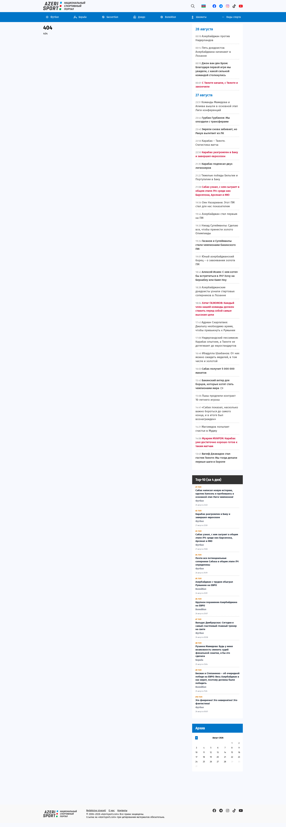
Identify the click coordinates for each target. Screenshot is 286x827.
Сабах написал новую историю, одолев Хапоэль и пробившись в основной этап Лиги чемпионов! (214, 493)
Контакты (122, 810)
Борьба (83, 17)
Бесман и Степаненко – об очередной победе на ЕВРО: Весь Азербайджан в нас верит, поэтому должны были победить (217, 678)
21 (225, 757)
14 (225, 752)
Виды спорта (233, 17)
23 (239, 757)
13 (218, 752)
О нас (112, 810)
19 (211, 757)
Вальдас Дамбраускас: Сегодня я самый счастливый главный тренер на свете (216, 626)
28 (225, 762)
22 (232, 757)
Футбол (54, 17)
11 (204, 752)
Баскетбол (112, 17)
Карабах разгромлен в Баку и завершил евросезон (212, 516)
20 (218, 757)
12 (211, 752)
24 (196, 762)
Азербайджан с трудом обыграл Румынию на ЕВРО (214, 583)
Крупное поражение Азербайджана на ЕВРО (216, 604)
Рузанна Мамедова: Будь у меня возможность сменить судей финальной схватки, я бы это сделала (214, 651)
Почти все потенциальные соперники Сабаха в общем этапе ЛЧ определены (216, 561)
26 (211, 762)
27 (218, 762)
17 (196, 757)
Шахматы (201, 17)
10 (196, 752)
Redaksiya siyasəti (96, 810)
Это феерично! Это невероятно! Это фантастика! (216, 702)
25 (204, 762)
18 (204, 757)
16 (239, 752)
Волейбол (170, 17)
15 (232, 752)
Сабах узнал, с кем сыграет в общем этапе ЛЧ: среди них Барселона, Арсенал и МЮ (216, 538)
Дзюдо (141, 17)
